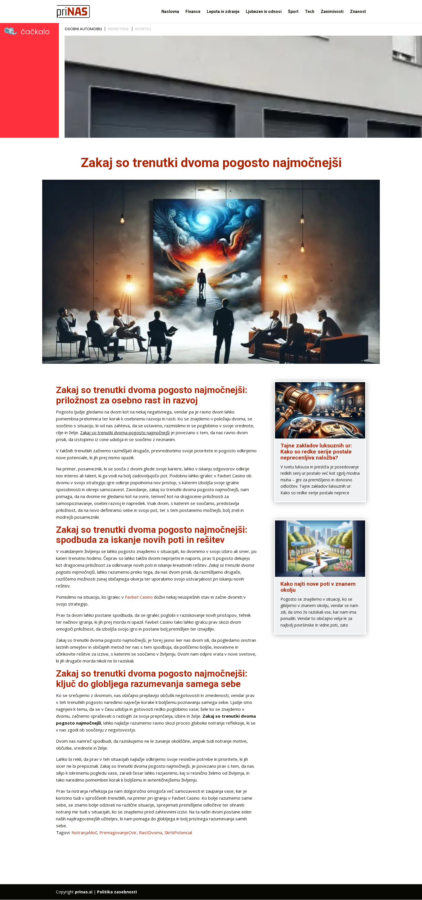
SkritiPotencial (178, 832)
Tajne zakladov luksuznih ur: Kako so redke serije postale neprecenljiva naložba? (316, 451)
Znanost (358, 11)
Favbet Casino (139, 597)
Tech (309, 11)
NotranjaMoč (84, 832)
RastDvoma (150, 832)
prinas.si (83, 892)
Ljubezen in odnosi (264, 11)
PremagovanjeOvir (118, 832)
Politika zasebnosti (117, 892)
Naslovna (170, 11)
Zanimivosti (332, 11)
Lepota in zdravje (223, 11)
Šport (293, 11)
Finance (192, 11)
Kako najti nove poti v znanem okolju (318, 587)
